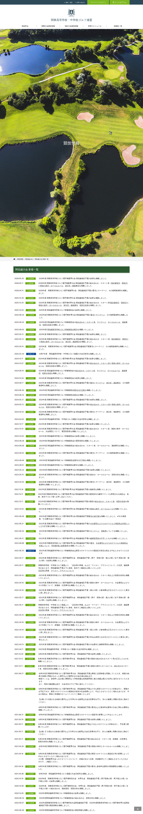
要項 (92, 315)
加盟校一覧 (118, 26)
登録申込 (25, 26)
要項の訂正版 (79, 390)
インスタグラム (120, 2)
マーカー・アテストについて (62, 571)
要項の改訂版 (94, 516)
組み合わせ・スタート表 (85, 322)
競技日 (124, 283)
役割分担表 (84, 305)
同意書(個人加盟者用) (60, 546)
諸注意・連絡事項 (72, 286)
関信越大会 (29, 259)
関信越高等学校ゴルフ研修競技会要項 (62, 329)
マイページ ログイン (98, 2)
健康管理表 (94, 538)
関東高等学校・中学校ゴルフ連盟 (71, 20)
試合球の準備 (43, 571)
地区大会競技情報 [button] (71, 26)
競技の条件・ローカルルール (51, 286)
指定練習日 (115, 283)
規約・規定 (69, 2)
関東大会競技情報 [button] (48, 26)
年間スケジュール (94, 26)
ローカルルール (114, 322)
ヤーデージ (100, 315)
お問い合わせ (80, 2)
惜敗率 (103, 531)
